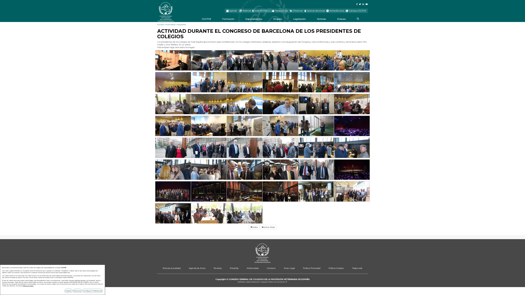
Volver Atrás (269, 227)
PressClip (234, 268)
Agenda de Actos (197, 268)
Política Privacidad (311, 268)
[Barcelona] (173, 61)
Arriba (255, 227)
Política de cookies (28, 286)
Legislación (299, 19)
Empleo (277, 19)
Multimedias (170, 24)
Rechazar (77, 291)
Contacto (271, 268)
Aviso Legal (289, 268)
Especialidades (253, 19)
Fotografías (181, 24)
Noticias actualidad (172, 268)
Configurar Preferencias (92, 291)
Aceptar (68, 291)
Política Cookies (336, 268)
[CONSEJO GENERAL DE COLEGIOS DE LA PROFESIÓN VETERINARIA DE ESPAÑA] (173, 12)
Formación (228, 19)
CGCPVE (206, 19)
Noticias (321, 19)
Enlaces (341, 19)
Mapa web (357, 268)
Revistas (218, 268)
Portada (160, 24)
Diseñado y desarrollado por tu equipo (262, 282)
